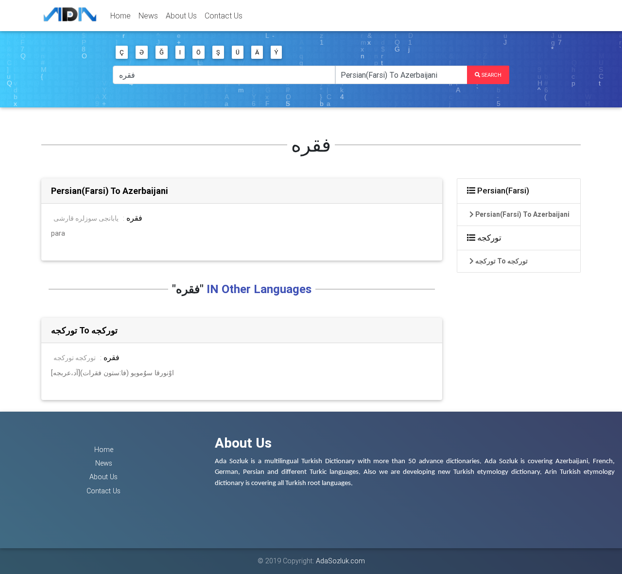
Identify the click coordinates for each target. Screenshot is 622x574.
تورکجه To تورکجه (84, 330)
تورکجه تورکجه (74, 357)
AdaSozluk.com (340, 561)
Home (120, 15)
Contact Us (223, 15)
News (148, 15)
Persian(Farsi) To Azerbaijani (109, 190)
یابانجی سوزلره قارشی (86, 218)
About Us (181, 15)
